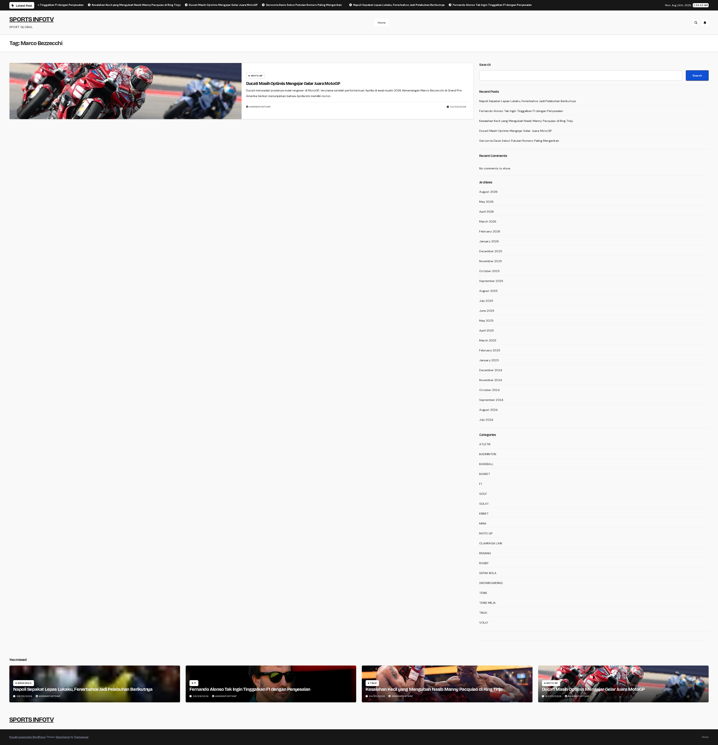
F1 (480, 484)
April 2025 (486, 330)
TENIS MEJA (487, 603)
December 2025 (490, 251)
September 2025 (491, 281)
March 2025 (487, 340)
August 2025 (488, 291)
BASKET (484, 474)
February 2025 (489, 350)
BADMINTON (487, 454)
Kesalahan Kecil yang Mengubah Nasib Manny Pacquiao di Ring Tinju (526, 121)
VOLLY (483, 623)
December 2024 (490, 370)
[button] (696, 22)
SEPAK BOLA (487, 573)
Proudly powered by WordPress (27, 737)
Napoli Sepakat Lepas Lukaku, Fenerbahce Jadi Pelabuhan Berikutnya (527, 101)
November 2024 (490, 380)
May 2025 (486, 321)
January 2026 (489, 241)
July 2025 (486, 301)
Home (382, 22)
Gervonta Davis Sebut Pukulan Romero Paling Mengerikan (519, 141)
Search (485, 65)
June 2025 (486, 311)
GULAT (484, 504)
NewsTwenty (63, 737)
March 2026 (487, 221)
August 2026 (488, 192)
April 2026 (486, 212)
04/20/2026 (377, 696)
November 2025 (490, 261)
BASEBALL (486, 464)
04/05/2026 (458, 106)
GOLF (483, 494)
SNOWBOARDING (490, 583)
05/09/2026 (201, 696)
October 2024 (489, 390)
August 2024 (488, 410)
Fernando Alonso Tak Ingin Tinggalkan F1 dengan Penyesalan (521, 111)
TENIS (483, 593)
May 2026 (486, 202)
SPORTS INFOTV (31, 19)
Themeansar (81, 737)
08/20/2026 (25, 696)
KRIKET (484, 514)
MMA (482, 523)
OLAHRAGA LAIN (490, 543)
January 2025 (489, 360)
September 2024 (491, 400)
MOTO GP (257, 75)
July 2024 (486, 420)
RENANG (485, 553)
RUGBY (484, 563)
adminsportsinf (260, 106)
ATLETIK (484, 444)
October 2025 (489, 271)
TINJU (483, 613)
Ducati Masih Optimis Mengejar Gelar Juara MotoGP (293, 83)
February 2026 (489, 231)
